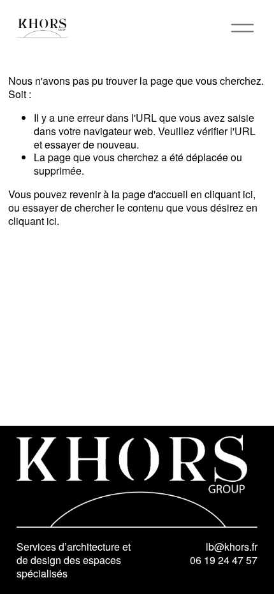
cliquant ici (229, 194)
